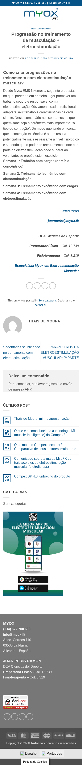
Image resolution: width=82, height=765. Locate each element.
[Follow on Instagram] (14, 716)
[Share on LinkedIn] (52, 285)
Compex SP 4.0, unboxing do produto (42, 476)
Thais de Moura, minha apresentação (42, 418)
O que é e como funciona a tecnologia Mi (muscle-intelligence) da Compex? (44, 433)
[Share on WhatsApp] (29, 285)
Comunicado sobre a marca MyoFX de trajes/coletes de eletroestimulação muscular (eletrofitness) (42, 462)
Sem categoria (40, 28)
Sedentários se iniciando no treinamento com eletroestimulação (21, 352)
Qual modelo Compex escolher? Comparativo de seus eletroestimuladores (45, 447)
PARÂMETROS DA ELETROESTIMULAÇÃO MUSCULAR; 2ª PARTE (60, 352)
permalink (40, 305)
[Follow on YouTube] (29, 716)
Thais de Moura (62, 58)
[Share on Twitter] (44, 285)
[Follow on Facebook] (7, 716)
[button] (5, 13)
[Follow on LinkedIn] (22, 716)
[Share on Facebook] (37, 285)
